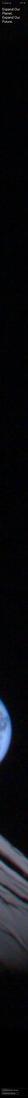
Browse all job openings (9, 1093)
